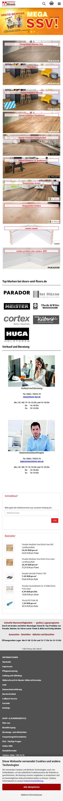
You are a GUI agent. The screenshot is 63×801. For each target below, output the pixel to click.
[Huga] (17, 334)
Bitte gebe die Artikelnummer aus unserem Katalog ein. (28, 508)
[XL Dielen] (31, 167)
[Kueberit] (46, 319)
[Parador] (31, 51)
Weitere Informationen (31, 795)
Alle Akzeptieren (32, 787)
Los (55, 520)
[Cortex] (16, 320)
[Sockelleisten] (31, 258)
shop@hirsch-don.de (31, 397)
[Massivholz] (31, 235)
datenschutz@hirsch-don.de (31, 461)
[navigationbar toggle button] (59, 4)
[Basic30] (31, 74)
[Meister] (16, 306)
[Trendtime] (31, 99)
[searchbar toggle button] (44, 4)
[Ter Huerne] (46, 294)
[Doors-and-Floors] (7, 4)
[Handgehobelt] (31, 145)
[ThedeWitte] (46, 306)
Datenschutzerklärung (33, 781)
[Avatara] (31, 213)
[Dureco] (31, 190)
